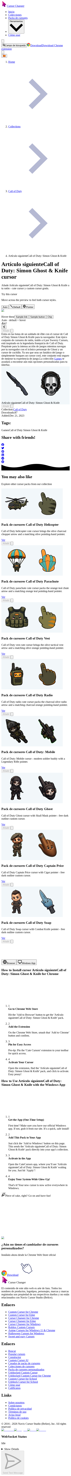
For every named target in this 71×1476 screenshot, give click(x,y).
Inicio (11, 11)
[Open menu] (2, 41)
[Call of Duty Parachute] (32, 574)
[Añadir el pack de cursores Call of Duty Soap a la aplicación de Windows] (12, 941)
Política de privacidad (20, 1408)
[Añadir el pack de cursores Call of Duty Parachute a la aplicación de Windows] (12, 600)
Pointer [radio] (29, 307)
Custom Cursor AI (18, 1360)
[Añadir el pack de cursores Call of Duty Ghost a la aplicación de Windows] (12, 828)
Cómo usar (14, 35)
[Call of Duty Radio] (32, 688)
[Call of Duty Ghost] (32, 802)
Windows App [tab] (28, 963)
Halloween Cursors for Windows (26, 1333)
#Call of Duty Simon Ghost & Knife (44, 1239)
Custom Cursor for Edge (21, 1314)
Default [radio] (16, 307)
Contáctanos (15, 1405)
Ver (3, 540)
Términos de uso (17, 1411)
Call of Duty (20, 409)
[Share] (3, 327)
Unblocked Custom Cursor (23, 1372)
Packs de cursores (18, 17)
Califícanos (14, 1388)
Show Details (11, 1449)
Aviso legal (14, 1414)
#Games (19, 1239)
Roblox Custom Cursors (21, 1327)
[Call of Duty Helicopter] (32, 517)
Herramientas (16, 21)
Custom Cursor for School (22, 1378)
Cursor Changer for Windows (24, 1324)
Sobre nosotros (16, 1402)
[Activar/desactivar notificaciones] (2, 52)
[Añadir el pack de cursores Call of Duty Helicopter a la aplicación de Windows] (12, 543)
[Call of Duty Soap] (32, 916)
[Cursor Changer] (4, 5)
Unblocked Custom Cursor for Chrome (29, 1375)
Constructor (14, 1357)
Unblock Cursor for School (23, 1381)
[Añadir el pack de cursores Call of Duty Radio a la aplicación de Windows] (12, 714)
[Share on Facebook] (35, 445)
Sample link (22, 317)
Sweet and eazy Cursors (21, 1336)
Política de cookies (18, 1417)
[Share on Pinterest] (35, 452)
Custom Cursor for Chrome (23, 1311)
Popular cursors (16, 1354)
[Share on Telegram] (35, 458)
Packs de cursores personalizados (26, 1369)
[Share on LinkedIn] (35, 455)
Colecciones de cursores (21, 1366)
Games (58, 358)
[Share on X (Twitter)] (35, 448)
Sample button (37, 317)
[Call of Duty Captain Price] (32, 859)
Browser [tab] (11, 963)
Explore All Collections (14, 1224)
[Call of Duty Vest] (32, 631)
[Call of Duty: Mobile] (32, 745)
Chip (50, 317)
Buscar (12, 1351)
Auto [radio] (5, 307)
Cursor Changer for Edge (22, 1321)
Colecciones (15, 14)
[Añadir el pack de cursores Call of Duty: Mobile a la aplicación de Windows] (12, 771)
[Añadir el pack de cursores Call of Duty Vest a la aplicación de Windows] (12, 657)
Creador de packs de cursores (24, 1363)
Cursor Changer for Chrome (23, 1318)
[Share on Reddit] (35, 462)
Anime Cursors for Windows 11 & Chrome (31, 1330)
